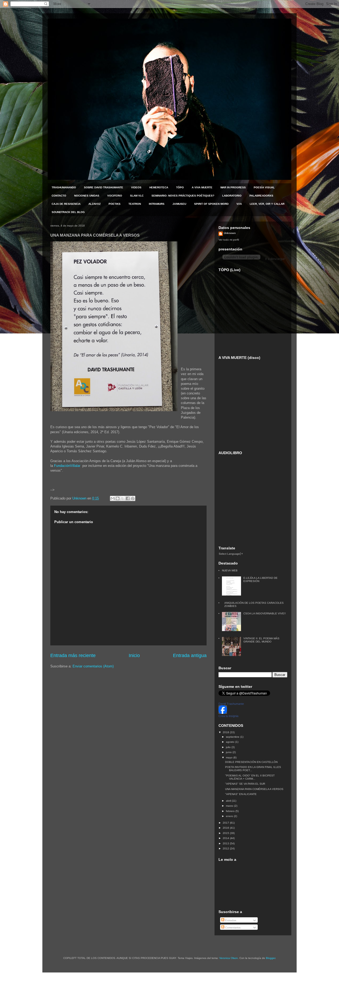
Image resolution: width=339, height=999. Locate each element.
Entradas (230, 920)
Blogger (270, 958)
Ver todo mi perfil (228, 239)
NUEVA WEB (230, 570)
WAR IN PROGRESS (233, 187)
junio (229, 752)
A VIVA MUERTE (202, 187)
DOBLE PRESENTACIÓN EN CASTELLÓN (251, 762)
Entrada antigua (190, 655)
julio (228, 747)
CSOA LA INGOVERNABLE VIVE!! (264, 613)
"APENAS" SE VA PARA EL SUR (245, 783)
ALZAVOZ (94, 203)
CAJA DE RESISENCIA (66, 203)
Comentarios (232, 927)
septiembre (233, 736)
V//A (239, 203)
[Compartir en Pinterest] (132, 498)
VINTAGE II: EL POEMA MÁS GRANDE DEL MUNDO (261, 640)
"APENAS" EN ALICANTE (241, 794)
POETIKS (115, 203)
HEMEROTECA (158, 187)
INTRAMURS (156, 203)
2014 (226, 838)
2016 (226, 827)
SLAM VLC (137, 195)
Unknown (230, 233)
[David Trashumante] (222, 712)
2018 (226, 732)
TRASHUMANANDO (64, 187)
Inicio (134, 655)
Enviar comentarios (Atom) (93, 666)
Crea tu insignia (228, 716)
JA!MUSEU (179, 203)
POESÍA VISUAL (264, 187)
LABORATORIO (232, 195)
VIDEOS (136, 187)
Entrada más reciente (73, 655)
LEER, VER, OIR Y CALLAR (267, 203)
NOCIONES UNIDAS (86, 195)
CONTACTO (59, 195)
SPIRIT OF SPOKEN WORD (211, 203)
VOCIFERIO (114, 195)
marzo (230, 805)
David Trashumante (231, 703)
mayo (229, 757)
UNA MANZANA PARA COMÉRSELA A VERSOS (254, 789)
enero (230, 816)
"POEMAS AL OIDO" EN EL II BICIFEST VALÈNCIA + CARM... (250, 777)
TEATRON (134, 203)
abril (229, 800)
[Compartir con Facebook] (127, 498)
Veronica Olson (228, 958)
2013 (226, 843)
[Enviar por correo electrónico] (112, 498)
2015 (226, 833)
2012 (226, 848)
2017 (226, 822)
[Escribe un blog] (117, 498)
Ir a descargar (274, 259)
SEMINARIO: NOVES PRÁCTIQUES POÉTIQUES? (182, 195)
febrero (230, 811)
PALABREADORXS (261, 195)
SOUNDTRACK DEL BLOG (68, 212)
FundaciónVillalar (67, 466)
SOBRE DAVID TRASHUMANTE (103, 187)
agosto (230, 741)
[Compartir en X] (122, 498)
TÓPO (180, 187)
